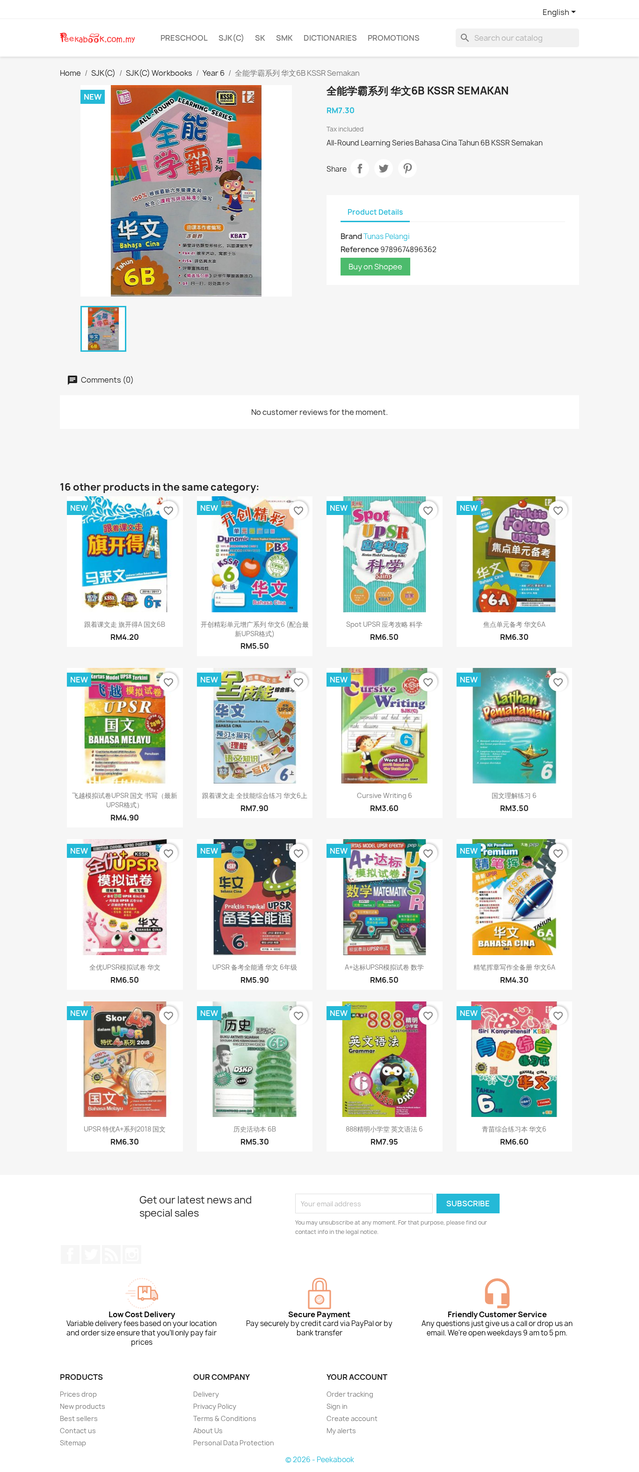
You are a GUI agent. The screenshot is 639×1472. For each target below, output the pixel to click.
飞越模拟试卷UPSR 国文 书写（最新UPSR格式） (124, 800)
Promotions (394, 38)
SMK (284, 38)
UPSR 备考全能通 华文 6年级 (254, 967)
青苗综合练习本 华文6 (514, 1128)
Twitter (90, 1254)
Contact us (78, 1430)
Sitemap (73, 1442)
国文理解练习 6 (514, 795)
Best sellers (79, 1418)
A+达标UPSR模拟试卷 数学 (384, 967)
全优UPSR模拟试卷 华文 (124, 967)
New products (82, 1406)
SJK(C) (231, 38)
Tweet (383, 168)
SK (260, 38)
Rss (111, 1254)
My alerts (341, 1430)
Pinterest (407, 168)
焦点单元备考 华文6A (514, 624)
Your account (357, 1377)
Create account (352, 1418)
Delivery (206, 1394)
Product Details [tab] (375, 212)
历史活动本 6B (254, 1128)
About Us (208, 1430)
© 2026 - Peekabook (319, 1460)
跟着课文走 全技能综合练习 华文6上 (254, 795)
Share (359, 168)
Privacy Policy (214, 1406)
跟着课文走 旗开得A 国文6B (124, 624)
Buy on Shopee (375, 266)
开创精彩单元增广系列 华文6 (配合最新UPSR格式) (255, 629)
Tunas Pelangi (386, 236)
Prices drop (78, 1394)
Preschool (184, 38)
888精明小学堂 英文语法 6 (384, 1128)
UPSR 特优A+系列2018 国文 (125, 1128)
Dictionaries (330, 38)
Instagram (132, 1254)
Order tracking (350, 1394)
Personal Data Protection (233, 1442)
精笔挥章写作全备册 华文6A (514, 967)
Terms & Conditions (224, 1418)
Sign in (337, 1406)
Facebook (70, 1254)
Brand (351, 236)
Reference (360, 249)
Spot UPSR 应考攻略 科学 (384, 624)
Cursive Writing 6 (384, 795)
